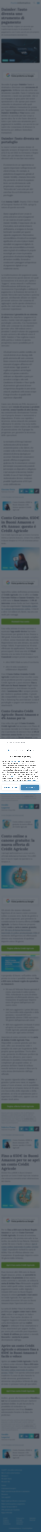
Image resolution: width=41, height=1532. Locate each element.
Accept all (30, 787)
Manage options (11, 787)
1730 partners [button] (15, 761)
